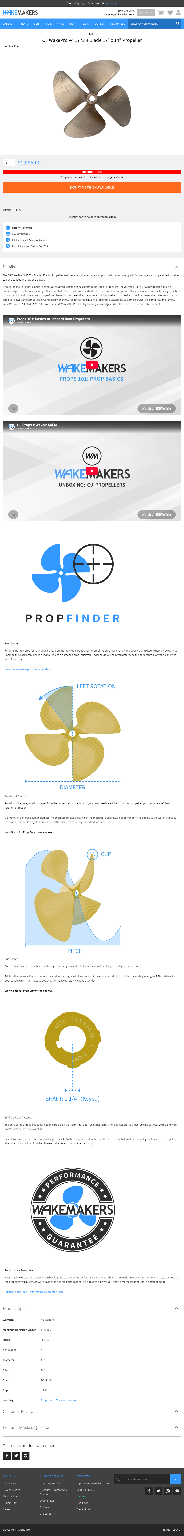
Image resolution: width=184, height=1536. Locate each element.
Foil (49, 23)
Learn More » (111, 3)
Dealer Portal (84, 1509)
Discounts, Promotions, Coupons (53, 1492)
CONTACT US (146, 12)
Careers (7, 1509)
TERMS (166, 1529)
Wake (60, 23)
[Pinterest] (25, 1456)
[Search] (178, 23)
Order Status (47, 1500)
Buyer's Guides (11, 1490)
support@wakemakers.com (119, 14)
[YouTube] (177, 1491)
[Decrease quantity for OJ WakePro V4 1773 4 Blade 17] (12, 164)
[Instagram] (168, 1491)
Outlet (100, 23)
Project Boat (10, 1503)
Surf (37, 23)
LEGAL (176, 1529)
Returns (44, 1507)
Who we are (9, 1483)
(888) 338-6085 (126, 10)
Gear (85, 23)
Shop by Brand (11, 1496)
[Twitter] (16, 1456)
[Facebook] (7, 1456)
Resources (117, 23)
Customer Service (50, 1483)
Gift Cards (45, 1513)
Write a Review (13, 46)
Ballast (8, 23)
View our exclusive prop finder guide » (27, 669)
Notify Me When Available (92, 187)
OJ (91, 34)
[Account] (178, 12)
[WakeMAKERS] (20, 12)
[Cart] (161, 12)
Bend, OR (82, 1503)
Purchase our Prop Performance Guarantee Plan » (35, 1292)
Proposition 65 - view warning (58, 1400)
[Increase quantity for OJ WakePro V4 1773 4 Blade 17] (12, 161)
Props (24, 23)
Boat (73, 23)
